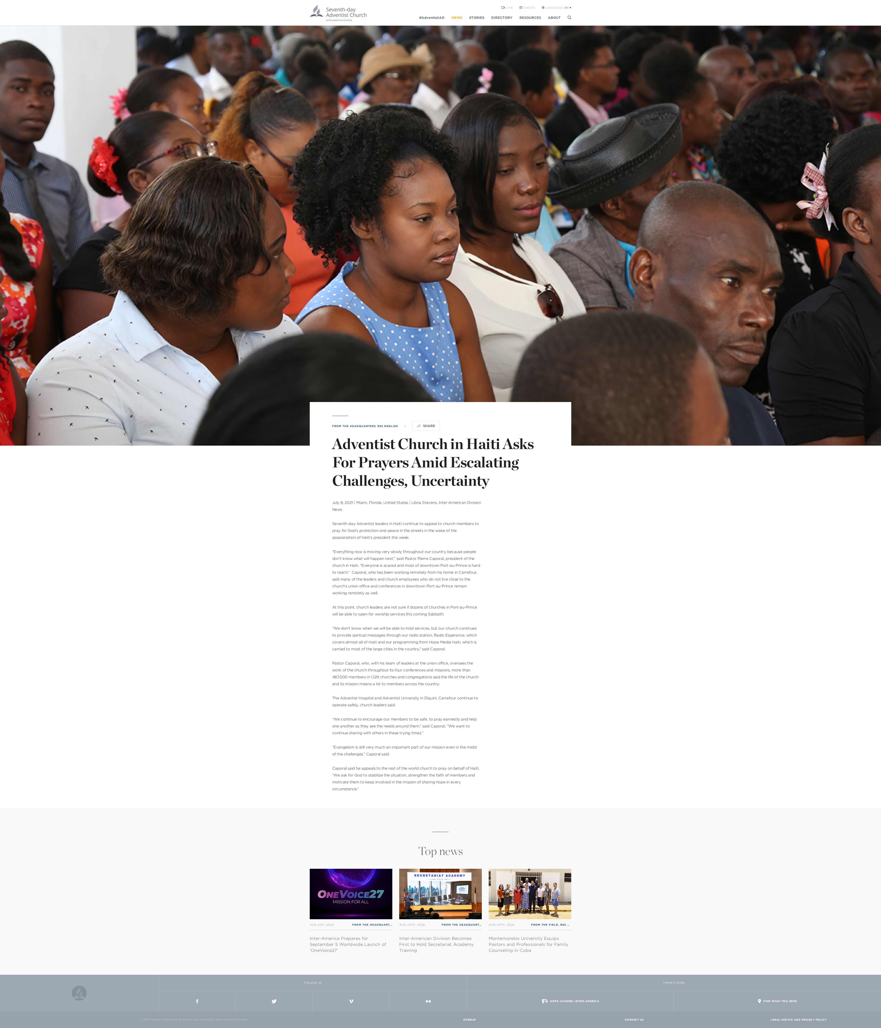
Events (529, 7)
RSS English (387, 426)
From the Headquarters (354, 426)
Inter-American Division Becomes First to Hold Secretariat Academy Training (436, 944)
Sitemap (469, 1019)
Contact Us (634, 1019)
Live (509, 7)
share (429, 426)
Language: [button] (557, 7)
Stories (476, 18)
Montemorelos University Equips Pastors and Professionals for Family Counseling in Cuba (528, 944)
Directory (502, 18)
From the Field (544, 924)
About (554, 18)
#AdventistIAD (432, 18)
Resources (530, 18)
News (457, 18)
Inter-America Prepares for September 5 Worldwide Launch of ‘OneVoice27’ (348, 944)
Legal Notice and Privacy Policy (799, 1019)
